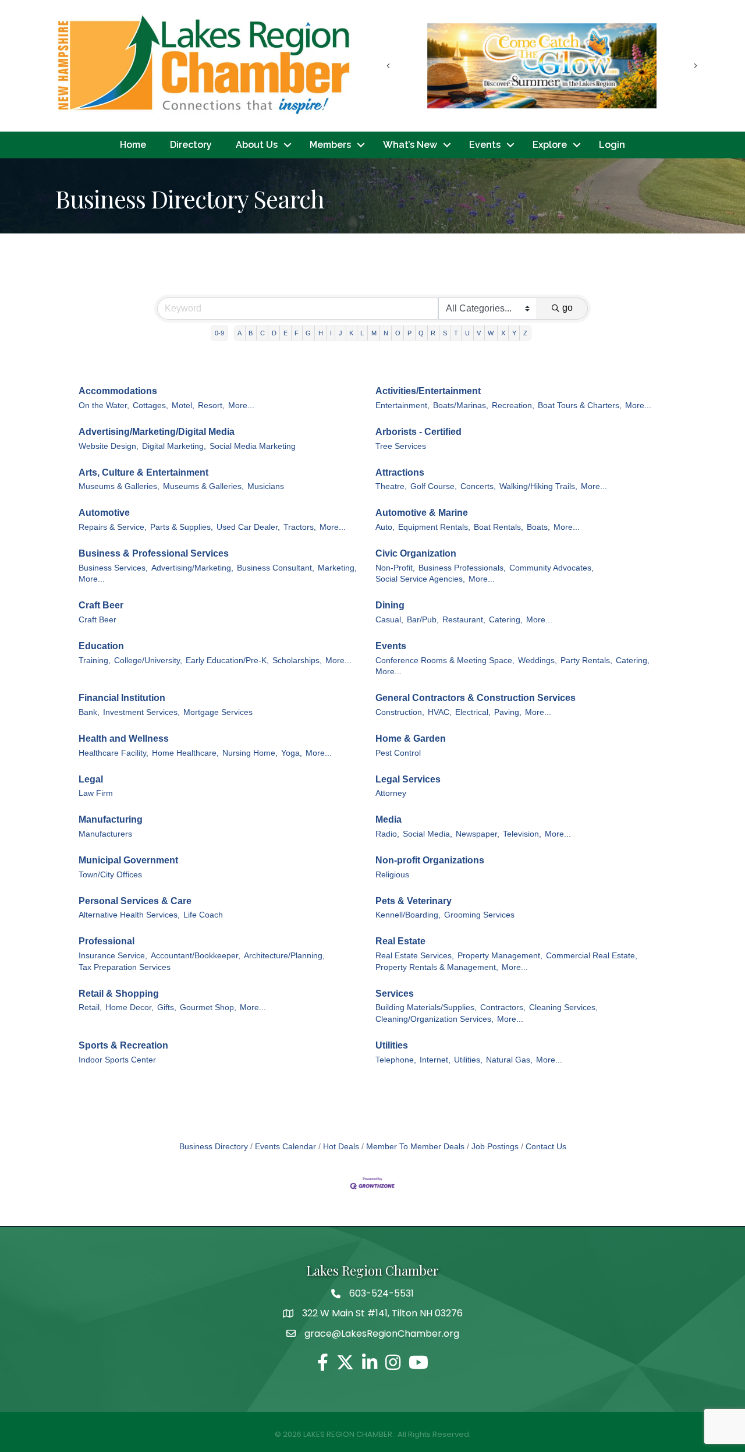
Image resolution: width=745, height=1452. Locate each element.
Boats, (538, 527)
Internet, (435, 1060)
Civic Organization (415, 553)
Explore (550, 144)
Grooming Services (479, 915)
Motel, (183, 405)
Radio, (387, 834)
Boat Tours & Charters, (580, 405)
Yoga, (291, 753)
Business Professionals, (462, 568)
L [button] (362, 333)
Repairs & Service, (113, 527)
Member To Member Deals (415, 1146)
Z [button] (525, 333)
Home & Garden (410, 738)
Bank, (89, 712)
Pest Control (398, 753)
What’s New (410, 144)
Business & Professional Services (154, 553)
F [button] (297, 333)
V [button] (479, 333)
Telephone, (395, 1060)
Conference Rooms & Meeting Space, (445, 660)
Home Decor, (129, 1007)
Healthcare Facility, (113, 753)
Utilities (391, 1045)
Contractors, (503, 1007)
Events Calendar (285, 1146)
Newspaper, (477, 834)
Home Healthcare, (185, 753)
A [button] (239, 333)
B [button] (251, 333)
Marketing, (337, 568)
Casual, (389, 619)
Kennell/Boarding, (408, 915)
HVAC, (440, 712)
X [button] (503, 333)
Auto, (385, 527)
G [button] (308, 333)
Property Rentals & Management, (436, 967)
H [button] (320, 333)
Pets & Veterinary (413, 901)
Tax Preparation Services (125, 967)
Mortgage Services (218, 712)
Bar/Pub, (423, 619)
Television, (522, 834)
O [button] (397, 333)
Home (133, 144)
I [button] (331, 333)
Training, (95, 660)
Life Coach (203, 915)
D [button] (274, 333)
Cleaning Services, (563, 1007)
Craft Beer (101, 605)
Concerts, (478, 486)
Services (394, 993)
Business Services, (113, 568)
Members (330, 144)
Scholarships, (297, 660)
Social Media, (427, 834)
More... (241, 405)
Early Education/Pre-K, (227, 660)
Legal (91, 779)
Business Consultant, (275, 568)
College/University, (148, 660)
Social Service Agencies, (420, 579)
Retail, (90, 1007)
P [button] (409, 333)
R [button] (433, 333)
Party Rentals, (586, 660)
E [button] (285, 333)
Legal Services (408, 779)
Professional (106, 941)
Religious (392, 874)
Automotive (104, 513)
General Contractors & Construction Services (475, 698)
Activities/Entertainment (428, 391)
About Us (257, 144)
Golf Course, (433, 486)
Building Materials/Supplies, (426, 1007)
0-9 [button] (219, 333)
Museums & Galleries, (119, 486)
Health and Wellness (124, 738)
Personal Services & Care (135, 901)
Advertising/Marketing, (192, 568)
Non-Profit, (395, 568)
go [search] (567, 308)
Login (612, 144)
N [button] (386, 333)
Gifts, (166, 1007)
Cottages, (150, 405)
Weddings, (537, 660)
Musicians (265, 486)
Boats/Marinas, (460, 405)
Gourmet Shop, (208, 1007)
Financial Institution (122, 698)
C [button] (262, 333)
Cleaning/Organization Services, (434, 1019)
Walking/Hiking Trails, (538, 486)
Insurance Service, (113, 955)
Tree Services (400, 446)
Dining (390, 605)
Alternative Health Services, (129, 915)
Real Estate (400, 941)
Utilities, (468, 1060)
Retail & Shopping (119, 993)
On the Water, (104, 405)
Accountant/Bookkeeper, (195, 955)
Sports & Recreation (123, 1045)
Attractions (399, 472)
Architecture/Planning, (284, 955)
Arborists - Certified (418, 432)
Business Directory (213, 1146)
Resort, (211, 405)
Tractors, (299, 527)
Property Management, (499, 955)
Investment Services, (141, 712)
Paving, (508, 712)
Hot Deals (341, 1146)
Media (388, 819)
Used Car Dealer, (248, 527)
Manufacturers (105, 834)
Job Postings (495, 1146)
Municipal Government (128, 860)
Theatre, (391, 486)
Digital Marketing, (174, 446)
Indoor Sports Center (117, 1060)
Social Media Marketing (253, 446)
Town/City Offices (110, 874)
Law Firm (96, 793)
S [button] (445, 333)
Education (101, 646)
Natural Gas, (509, 1060)
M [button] (374, 333)
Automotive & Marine (421, 513)
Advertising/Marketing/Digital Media (157, 432)
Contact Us (546, 1146)
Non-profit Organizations (429, 860)
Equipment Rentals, (434, 527)
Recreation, (513, 405)
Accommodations (118, 391)
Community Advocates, (551, 568)
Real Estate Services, (414, 955)
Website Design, (109, 446)
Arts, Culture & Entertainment (143, 472)
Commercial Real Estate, (591, 955)
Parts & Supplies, (181, 527)
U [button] (467, 333)
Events (485, 144)
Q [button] (421, 333)
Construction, (399, 712)
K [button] (351, 333)
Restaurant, (463, 619)
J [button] (340, 333)
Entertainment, (402, 405)
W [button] (491, 333)
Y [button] (514, 333)
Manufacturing (111, 819)
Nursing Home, (250, 753)
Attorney (390, 793)
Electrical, (473, 712)
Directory (191, 144)
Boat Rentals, (498, 527)
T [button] (456, 333)
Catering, (506, 619)
